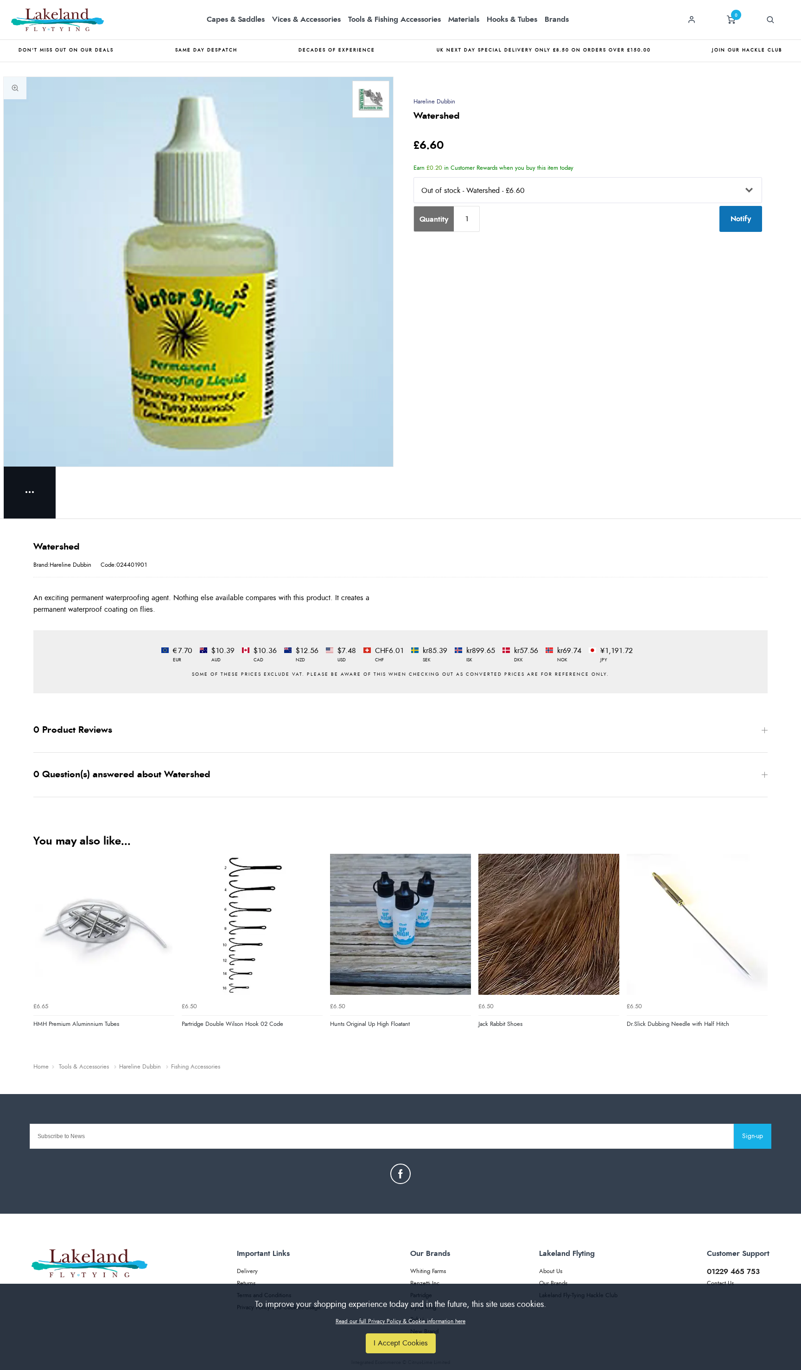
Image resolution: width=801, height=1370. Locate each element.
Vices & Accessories (306, 19)
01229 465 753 (733, 1271)
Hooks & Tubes (512, 19)
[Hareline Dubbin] (371, 99)
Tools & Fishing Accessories (394, 19)
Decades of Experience (337, 50)
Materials (463, 19)
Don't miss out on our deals (66, 50)
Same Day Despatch (206, 50)
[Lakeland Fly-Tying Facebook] (400, 1174)
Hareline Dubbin (434, 102)
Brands (557, 19)
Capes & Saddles (236, 19)
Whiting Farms (428, 1271)
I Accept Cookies (401, 1343)
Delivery (247, 1271)
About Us (550, 1271)
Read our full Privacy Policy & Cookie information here (400, 1321)
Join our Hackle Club (747, 50)
